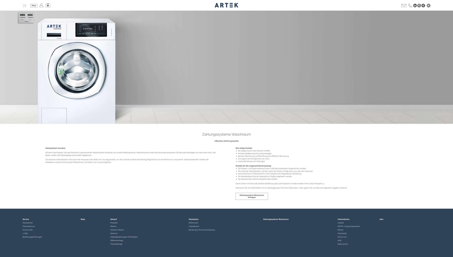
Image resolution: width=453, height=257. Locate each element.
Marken (113, 226)
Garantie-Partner (117, 230)
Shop (34, 5)
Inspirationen (194, 226)
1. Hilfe (25, 233)
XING (423, 5)
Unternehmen (343, 219)
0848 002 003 (410, 5)
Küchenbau (193, 219)
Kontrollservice (29, 226)
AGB (339, 240)
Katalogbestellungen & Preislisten (124, 237)
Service (26, 219)
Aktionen (114, 233)
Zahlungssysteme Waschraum (276, 219)
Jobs (381, 219)
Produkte (114, 223)
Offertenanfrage (116, 240)
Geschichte (342, 233)
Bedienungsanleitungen (32, 237)
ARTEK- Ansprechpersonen (349, 226)
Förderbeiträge (116, 244)
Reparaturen (28, 223)
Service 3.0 (342, 237)
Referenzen (193, 223)
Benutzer (41, 5)
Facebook (428, 5)
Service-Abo (28, 230)
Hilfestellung (48, 5)
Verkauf (113, 219)
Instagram (419, 5)
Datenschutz (343, 244)
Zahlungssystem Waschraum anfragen (252, 196)
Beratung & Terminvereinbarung (202, 230)
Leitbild (341, 223)
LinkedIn (415, 5)
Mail (403, 5)
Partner (341, 230)
